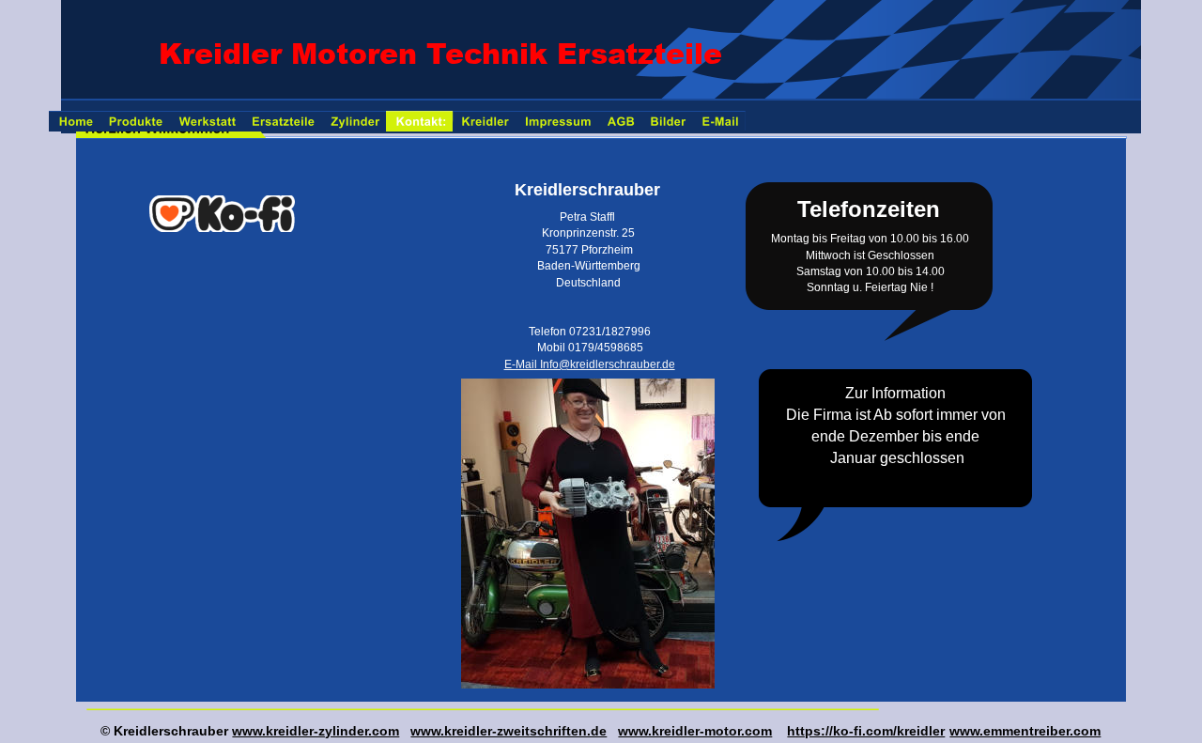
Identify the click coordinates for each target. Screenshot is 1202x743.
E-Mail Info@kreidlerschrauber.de (589, 364)
